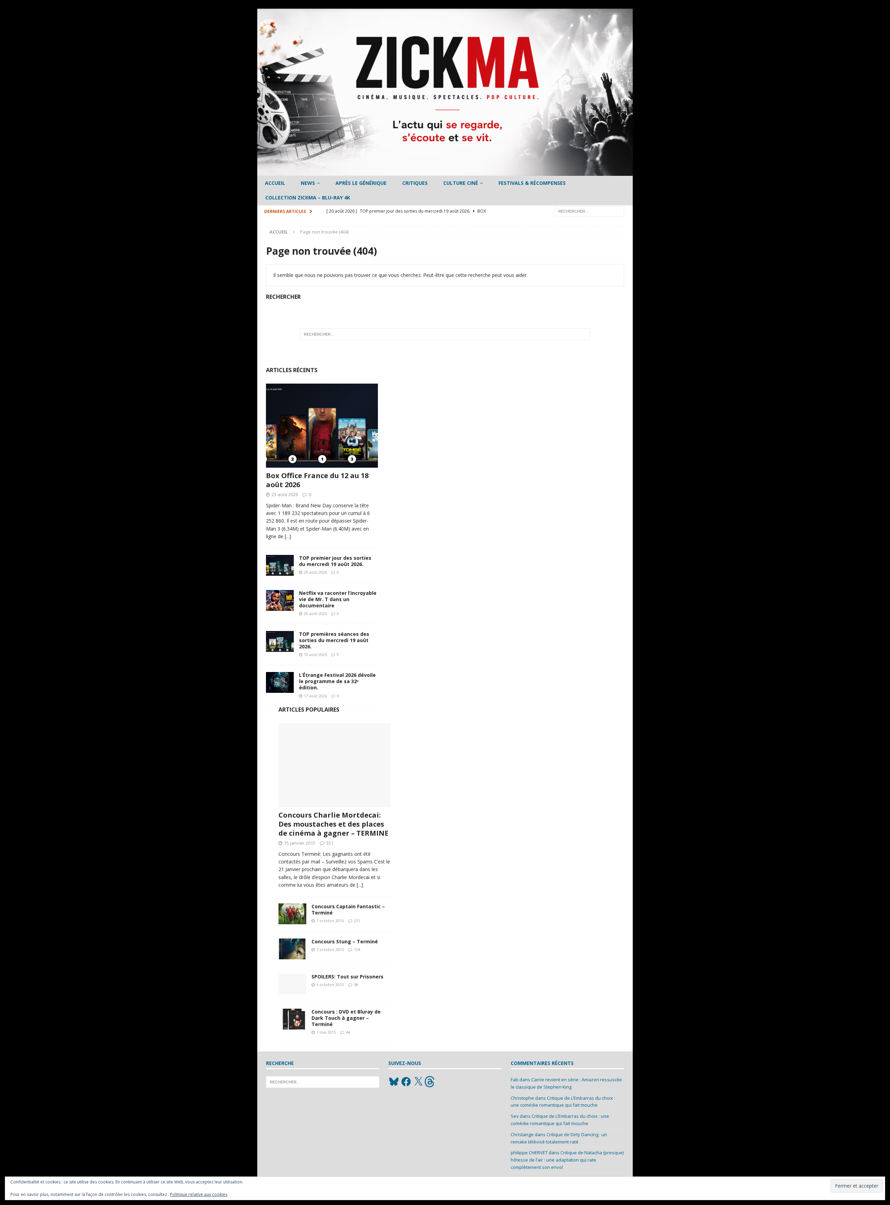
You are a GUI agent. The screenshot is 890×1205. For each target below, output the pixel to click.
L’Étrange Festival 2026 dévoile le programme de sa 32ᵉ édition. (337, 681)
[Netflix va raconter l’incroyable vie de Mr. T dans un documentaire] (280, 600)
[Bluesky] (393, 1081)
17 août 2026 (315, 695)
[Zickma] (445, 172)
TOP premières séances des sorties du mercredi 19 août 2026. (334, 640)
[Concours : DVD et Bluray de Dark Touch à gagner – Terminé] (292, 1019)
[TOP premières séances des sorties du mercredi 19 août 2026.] (280, 641)
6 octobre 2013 (330, 984)
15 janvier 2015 (299, 843)
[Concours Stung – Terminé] (292, 948)
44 (348, 1032)
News (308, 183)
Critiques (415, 183)
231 (357, 920)
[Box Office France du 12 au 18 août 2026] (322, 426)
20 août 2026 (315, 572)
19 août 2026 (315, 654)
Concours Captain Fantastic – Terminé (348, 909)
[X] (418, 1081)
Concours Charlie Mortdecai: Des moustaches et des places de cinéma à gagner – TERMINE (333, 824)
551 (329, 843)
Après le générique (361, 183)
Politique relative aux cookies (198, 1194)
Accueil (275, 183)
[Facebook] (406, 1081)
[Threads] (430, 1081)
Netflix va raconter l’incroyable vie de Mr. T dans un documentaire (338, 599)
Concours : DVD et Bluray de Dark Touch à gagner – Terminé (346, 1017)
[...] (288, 536)
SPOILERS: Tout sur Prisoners (347, 976)
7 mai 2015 (326, 1032)
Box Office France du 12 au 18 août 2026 (317, 480)
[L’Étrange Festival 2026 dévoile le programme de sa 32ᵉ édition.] (280, 682)
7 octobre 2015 (330, 949)
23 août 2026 (285, 494)
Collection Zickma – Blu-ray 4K (307, 197)
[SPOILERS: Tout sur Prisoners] (292, 984)
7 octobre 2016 (330, 920)
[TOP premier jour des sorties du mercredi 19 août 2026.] (280, 565)
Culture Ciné (460, 183)
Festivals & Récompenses (532, 183)
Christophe (522, 1098)
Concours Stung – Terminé (345, 941)
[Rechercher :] (589, 210)
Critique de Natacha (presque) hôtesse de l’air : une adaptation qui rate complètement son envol (567, 1159)
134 (357, 949)
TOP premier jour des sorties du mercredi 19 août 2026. (335, 561)
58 (356, 984)
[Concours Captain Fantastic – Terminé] (292, 913)
